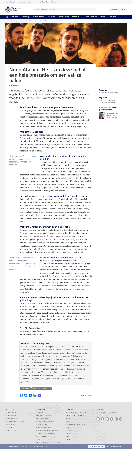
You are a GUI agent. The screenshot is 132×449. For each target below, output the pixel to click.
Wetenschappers (39, 17)
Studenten (22, 2)
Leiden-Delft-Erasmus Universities (76, 424)
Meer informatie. (41, 447)
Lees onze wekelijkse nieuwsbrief (106, 412)
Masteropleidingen (11, 415)
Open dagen (9, 427)
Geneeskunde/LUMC (42, 418)
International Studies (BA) (109, 92)
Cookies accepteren (96, 447)
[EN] (123, 9)
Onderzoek (15, 17)
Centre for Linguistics (108, 102)
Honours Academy (41, 436)
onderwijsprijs (25, 388)
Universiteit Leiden (11, 2)
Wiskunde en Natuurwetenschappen (47, 430)
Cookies (68, 433)
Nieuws (13, 21)
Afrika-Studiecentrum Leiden (45, 433)
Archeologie (39, 412)
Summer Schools (10, 424)
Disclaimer (69, 430)
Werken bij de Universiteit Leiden (76, 412)
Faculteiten (76, 17)
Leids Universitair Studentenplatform (55, 350)
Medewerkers (32, 2)
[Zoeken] (93, 9)
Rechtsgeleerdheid (41, 424)
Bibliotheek (53, 2)
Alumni (102, 17)
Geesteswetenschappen (108, 100)
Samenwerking (63, 17)
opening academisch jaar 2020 (41, 388)
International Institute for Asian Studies (48, 442)
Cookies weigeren (115, 447)
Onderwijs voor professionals (14, 421)
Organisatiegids (43, 2)
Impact (68, 421)
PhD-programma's (11, 418)
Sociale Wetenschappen (43, 427)
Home (6, 21)
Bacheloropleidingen (11, 412)
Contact (68, 439)
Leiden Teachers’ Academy (72, 369)
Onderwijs (25, 17)
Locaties (68, 427)
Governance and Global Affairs (45, 421)
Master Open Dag (10, 430)
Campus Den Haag (90, 17)
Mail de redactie (86, 395)
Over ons (51, 17)
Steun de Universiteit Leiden (75, 415)
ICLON (38, 439)
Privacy (68, 436)
